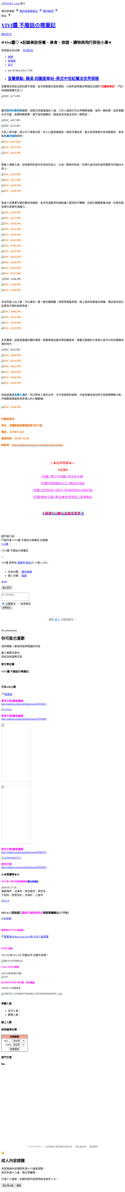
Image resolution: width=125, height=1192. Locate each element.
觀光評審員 (33, 881)
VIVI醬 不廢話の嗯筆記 (28, 25)
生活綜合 (28, 50)
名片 (10, 64)
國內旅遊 (26, 571)
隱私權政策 (81, 1146)
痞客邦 (21, 562)
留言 (28, 562)
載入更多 (7, 588)
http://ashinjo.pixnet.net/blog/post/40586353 (23, 852)
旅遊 (24, 575)
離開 (19, 1185)
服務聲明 (93, 1146)
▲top (4, 581)
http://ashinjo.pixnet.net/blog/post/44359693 (23, 867)
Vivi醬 (4, 544)
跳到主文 (6, 34)
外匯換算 (14, 1036)
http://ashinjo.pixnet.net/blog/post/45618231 (23, 704)
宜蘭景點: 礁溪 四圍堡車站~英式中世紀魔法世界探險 (53, 78)
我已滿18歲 (8, 1185)
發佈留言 (7, 607)
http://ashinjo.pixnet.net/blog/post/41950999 (23, 719)
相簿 (10, 57)
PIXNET (38, 1146)
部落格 (12, 60)
